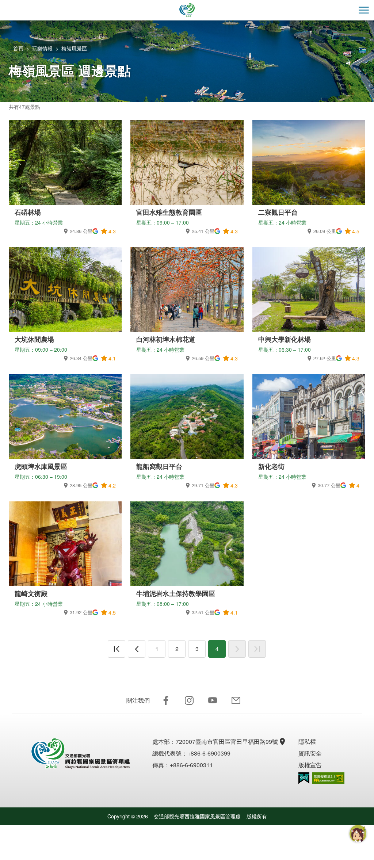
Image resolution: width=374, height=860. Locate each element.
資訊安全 (310, 753)
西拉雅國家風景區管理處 (187, 10)
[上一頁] (136, 649)
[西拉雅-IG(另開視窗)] (189, 700)
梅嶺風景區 (74, 48)
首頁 (18, 48)
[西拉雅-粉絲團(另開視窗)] (166, 700)
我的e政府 (303, 778)
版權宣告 (310, 765)
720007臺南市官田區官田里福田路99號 (227, 741)
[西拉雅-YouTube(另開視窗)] (212, 700)
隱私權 (307, 741)
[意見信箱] (236, 700)
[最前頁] (116, 649)
